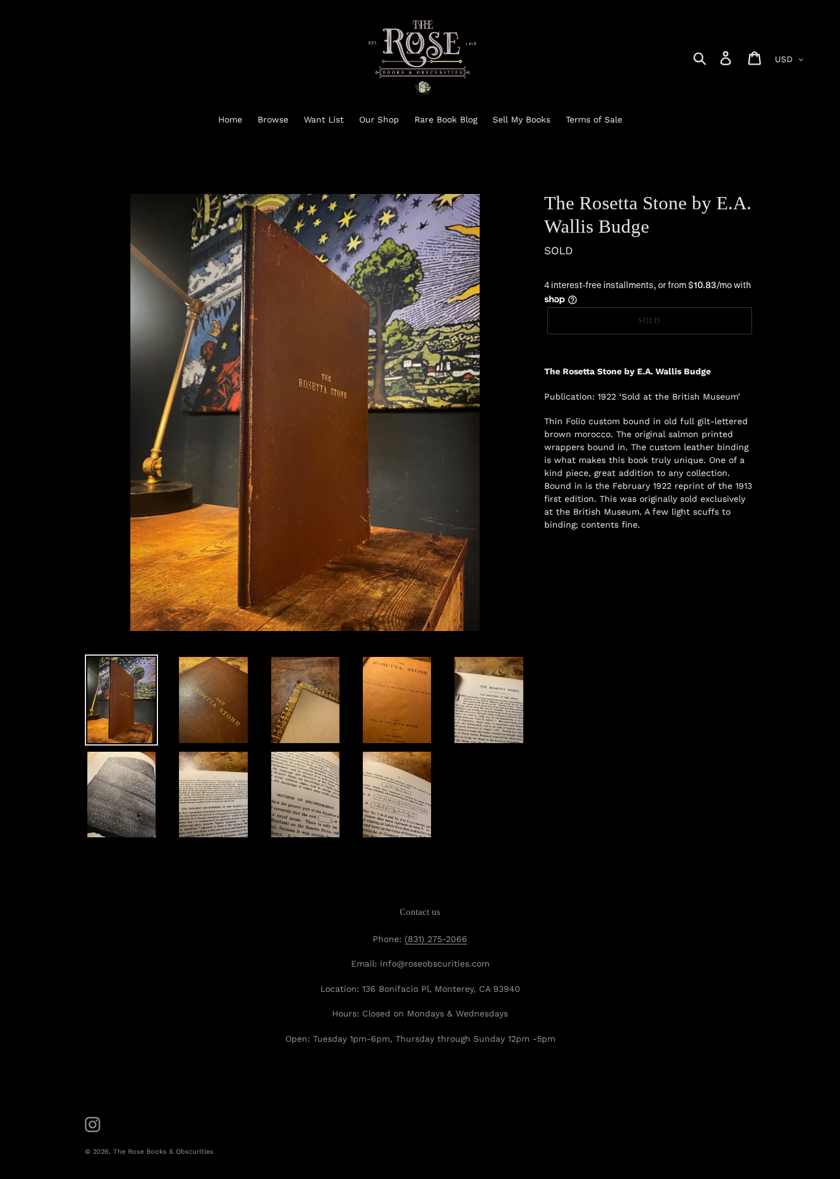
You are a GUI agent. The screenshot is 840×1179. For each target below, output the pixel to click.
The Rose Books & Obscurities (163, 1152)
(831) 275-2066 (436, 939)
